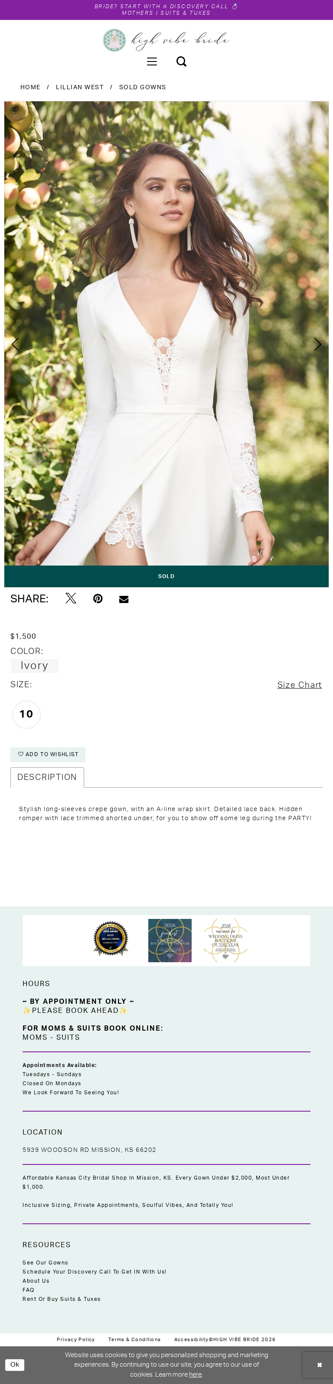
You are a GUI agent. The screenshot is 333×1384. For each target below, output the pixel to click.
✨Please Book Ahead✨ (75, 1010)
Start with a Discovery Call (175, 6)
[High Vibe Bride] (166, 40)
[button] (151, 61)
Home (30, 87)
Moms (35, 1037)
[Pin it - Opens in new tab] (97, 599)
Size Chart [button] (300, 685)
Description (47, 777)
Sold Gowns (142, 87)
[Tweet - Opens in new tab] (70, 599)
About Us (36, 1281)
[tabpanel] (166, 344)
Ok (15, 1364)
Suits (68, 1037)
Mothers (138, 13)
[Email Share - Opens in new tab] (123, 599)
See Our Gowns (46, 1262)
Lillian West (80, 87)
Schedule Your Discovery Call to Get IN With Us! (95, 1271)
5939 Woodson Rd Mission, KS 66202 (90, 1150)
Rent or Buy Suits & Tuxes (62, 1299)
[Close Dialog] (320, 1365)
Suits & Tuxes (185, 13)
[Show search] (181, 61)
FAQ (29, 1290)
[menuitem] (151, 61)
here (195, 1374)
